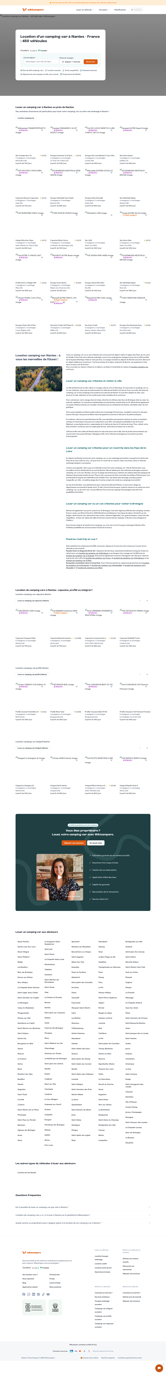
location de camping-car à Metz (78, 560)
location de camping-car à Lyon (98, 558)
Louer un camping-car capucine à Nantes (33, 601)
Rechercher (90, 62)
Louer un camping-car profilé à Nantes (32, 674)
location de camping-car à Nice (90, 568)
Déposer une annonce (74, 843)
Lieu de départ (29, 58)
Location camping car (26, 118)
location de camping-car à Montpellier (107, 565)
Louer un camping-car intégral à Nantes (33, 748)
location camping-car (139, 367)
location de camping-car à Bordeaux (93, 553)
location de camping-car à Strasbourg (129, 558)
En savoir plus (96, 843)
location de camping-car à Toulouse (80, 556)
